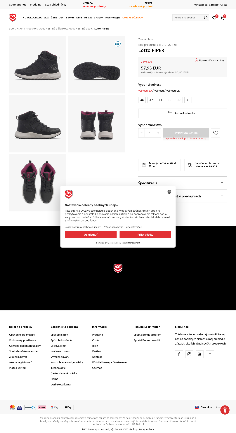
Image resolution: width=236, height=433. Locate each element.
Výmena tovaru (60, 357)
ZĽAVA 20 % (118, 3)
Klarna (54, 379)
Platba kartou (17, 368)
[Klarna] (42, 407)
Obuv (42, 28)
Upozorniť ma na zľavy (211, 60)
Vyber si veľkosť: (150, 84)
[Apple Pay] (68, 407)
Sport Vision (16, 28)
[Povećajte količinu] (158, 133)
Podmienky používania (22, 340)
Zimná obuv (85, 28)
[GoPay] (30, 407)
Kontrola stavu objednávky (67, 362)
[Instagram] (189, 354)
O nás (95, 340)
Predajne (97, 334)
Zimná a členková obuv (61, 28)
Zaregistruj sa (218, 4)
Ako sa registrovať (20, 362)
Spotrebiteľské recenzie (23, 351)
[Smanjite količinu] (141, 133)
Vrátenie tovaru (60, 351)
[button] (42, 17)
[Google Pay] (54, 407)
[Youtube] (199, 354)
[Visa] (19, 407)
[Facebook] (179, 354)
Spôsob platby (59, 334)
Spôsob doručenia (61, 340)
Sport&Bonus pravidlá (147, 340)
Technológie (58, 368)
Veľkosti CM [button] (173, 90)
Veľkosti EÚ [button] (145, 90)
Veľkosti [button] (159, 90)
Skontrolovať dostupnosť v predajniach (169, 196)
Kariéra (96, 351)
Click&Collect (58, 345)
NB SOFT (123, 429)
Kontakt (97, 357)
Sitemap (97, 368)
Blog (95, 345)
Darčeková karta (61, 384)
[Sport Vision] (12, 17)
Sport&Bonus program (147, 334)
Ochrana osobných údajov (25, 345)
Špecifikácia (147, 183)
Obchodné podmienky (22, 334)
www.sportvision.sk (99, 429)
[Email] (210, 354)
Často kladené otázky (64, 373)
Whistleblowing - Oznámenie (109, 362)
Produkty (31, 28)
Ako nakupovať (18, 357)
